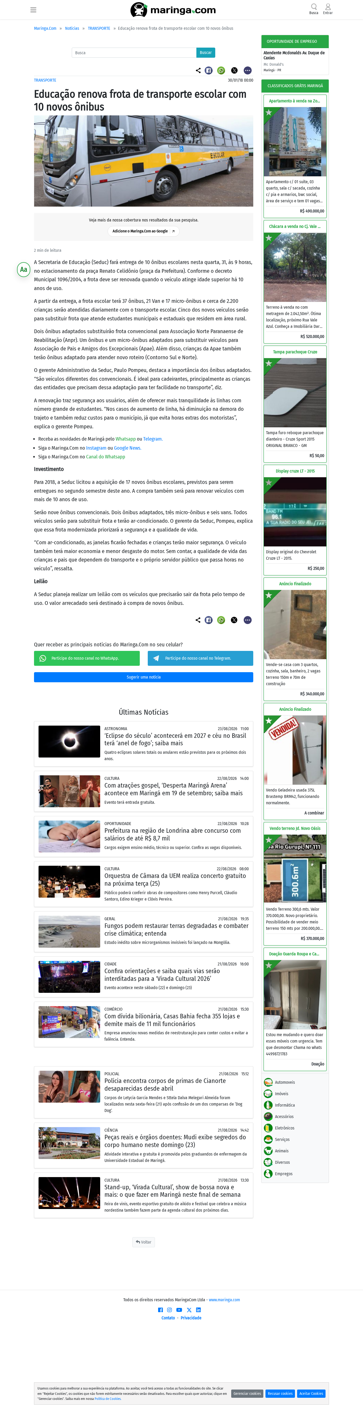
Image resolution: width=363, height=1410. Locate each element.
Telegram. (153, 439)
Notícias (72, 28)
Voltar (145, 1242)
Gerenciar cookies (247, 1393)
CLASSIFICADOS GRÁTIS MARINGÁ (295, 85)
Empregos (284, 1173)
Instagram (97, 448)
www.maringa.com (224, 1299)
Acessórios (284, 1116)
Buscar (206, 52)
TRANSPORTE (99, 28)
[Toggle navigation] (33, 9)
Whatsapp (126, 439)
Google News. (127, 448)
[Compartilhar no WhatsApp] (222, 70)
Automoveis (285, 1082)
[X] (189, 1310)
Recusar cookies (280, 1393)
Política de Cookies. (108, 1399)
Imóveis (281, 1093)
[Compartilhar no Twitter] (235, 70)
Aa (23, 269)
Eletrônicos (284, 1128)
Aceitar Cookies (311, 1393)
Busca (313, 13)
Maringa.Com (45, 28)
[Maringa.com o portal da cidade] (173, 9)
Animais (282, 1150)
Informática (285, 1105)
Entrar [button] (328, 13)
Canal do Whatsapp (105, 457)
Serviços (282, 1139)
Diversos (282, 1162)
